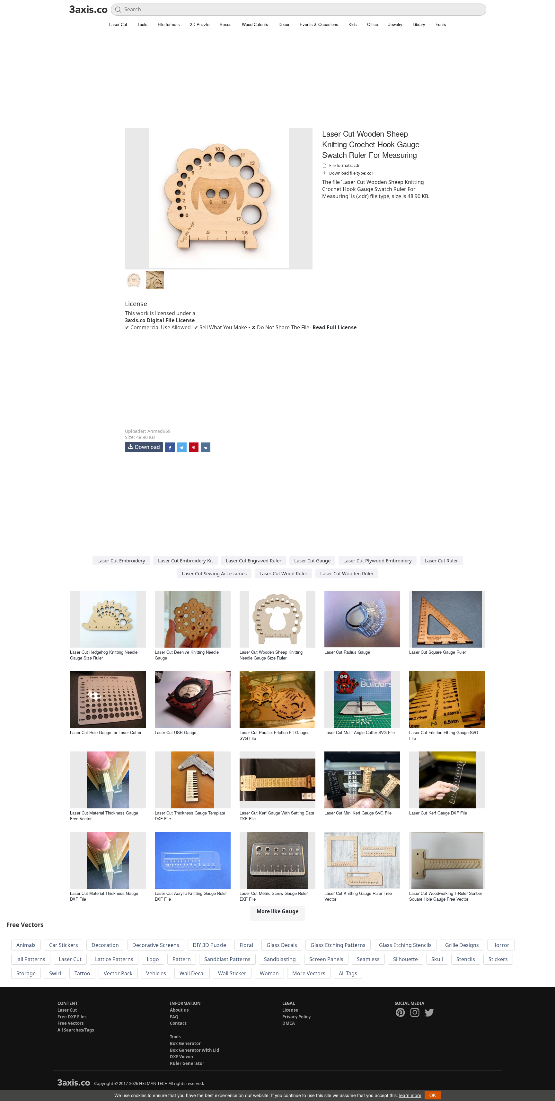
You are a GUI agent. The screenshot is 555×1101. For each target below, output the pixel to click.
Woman (269, 973)
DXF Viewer (182, 1057)
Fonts (441, 24)
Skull (437, 959)
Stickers (498, 959)
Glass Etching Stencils (405, 945)
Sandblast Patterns (227, 959)
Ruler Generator (187, 1063)
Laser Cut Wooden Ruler (347, 573)
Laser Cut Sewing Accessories (214, 573)
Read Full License (335, 327)
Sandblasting (280, 959)
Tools (142, 24)
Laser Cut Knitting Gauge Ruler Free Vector (358, 896)
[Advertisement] (277, 82)
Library (419, 24)
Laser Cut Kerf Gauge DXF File (438, 813)
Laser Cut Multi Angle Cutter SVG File (359, 732)
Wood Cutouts (255, 24)
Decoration (105, 945)
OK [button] (432, 1095)
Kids (352, 24)
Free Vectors (70, 1023)
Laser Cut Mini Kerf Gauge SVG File (358, 813)
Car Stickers (63, 945)
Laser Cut (118, 24)
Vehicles (156, 973)
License (290, 1010)
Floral (246, 945)
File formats (169, 24)
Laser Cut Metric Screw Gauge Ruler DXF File (274, 896)
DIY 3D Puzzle (209, 945)
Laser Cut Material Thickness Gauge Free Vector (104, 816)
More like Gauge (277, 911)
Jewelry (395, 24)
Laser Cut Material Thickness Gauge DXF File (104, 896)
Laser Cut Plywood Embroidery (377, 560)
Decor (283, 24)
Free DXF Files (71, 1017)
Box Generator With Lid (194, 1050)
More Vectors (308, 973)
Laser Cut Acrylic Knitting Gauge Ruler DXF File (191, 896)
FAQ (174, 1017)
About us (179, 1010)
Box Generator (185, 1043)
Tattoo (82, 973)
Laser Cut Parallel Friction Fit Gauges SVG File (275, 735)
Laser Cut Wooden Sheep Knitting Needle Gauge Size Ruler (271, 655)
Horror (500, 945)
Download (147, 446)
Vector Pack (118, 973)
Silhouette (405, 959)
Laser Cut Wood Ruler (283, 573)
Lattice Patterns (114, 959)
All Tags (348, 973)
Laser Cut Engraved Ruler (253, 560)
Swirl (55, 973)
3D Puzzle (199, 24)
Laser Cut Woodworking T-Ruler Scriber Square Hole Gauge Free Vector (445, 896)
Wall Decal (192, 973)
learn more (410, 1095)
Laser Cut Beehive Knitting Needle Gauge (187, 655)
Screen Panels (326, 959)
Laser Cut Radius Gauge (347, 652)
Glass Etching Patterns (338, 945)
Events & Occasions (319, 24)
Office (372, 24)
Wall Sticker (232, 973)
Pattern (181, 959)
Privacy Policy (296, 1017)
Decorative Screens (155, 945)
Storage (26, 973)
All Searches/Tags (75, 1030)
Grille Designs (462, 945)
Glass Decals (282, 945)
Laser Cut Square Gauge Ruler (437, 652)
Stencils (465, 959)
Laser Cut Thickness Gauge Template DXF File (190, 816)
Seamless (368, 959)
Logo (153, 959)
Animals (26, 945)
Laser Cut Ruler (441, 560)
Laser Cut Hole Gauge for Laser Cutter (105, 732)
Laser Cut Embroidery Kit (185, 560)
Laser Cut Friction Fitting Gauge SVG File (443, 735)
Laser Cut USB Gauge (175, 732)
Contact (178, 1023)
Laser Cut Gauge (312, 560)
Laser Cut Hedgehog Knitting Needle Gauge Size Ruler (103, 655)
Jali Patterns (30, 959)
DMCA (288, 1023)
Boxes (226, 24)
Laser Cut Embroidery (121, 560)
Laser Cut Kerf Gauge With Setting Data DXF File (277, 816)
